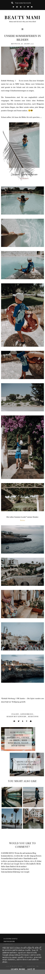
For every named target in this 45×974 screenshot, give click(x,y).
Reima (22, 520)
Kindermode (27, 714)
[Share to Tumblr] (22, 721)
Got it (31, 969)
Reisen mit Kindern (16, 716)
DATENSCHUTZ (11, 939)
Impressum (9, 941)
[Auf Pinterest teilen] (26, 721)
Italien (15, 714)
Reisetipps (33, 716)
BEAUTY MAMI (22, 17)
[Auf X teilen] (18, 721)
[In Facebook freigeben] (14, 721)
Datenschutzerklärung (10, 869)
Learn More (18, 969)
